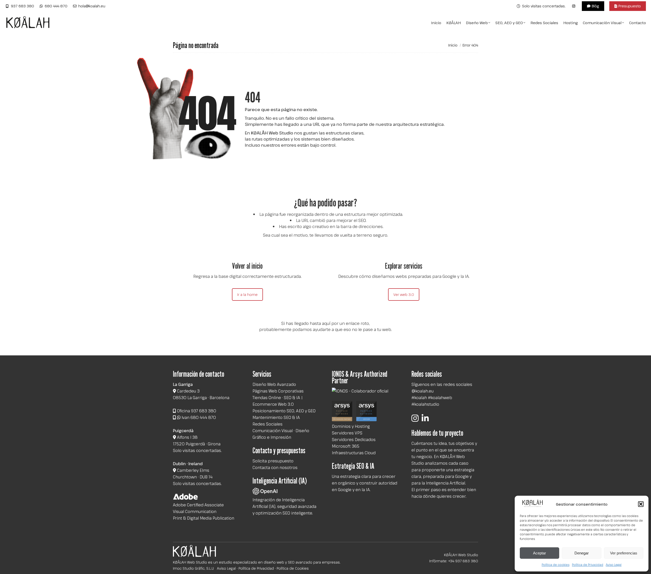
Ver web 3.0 (403, 294)
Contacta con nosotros (275, 467)
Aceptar (539, 553)
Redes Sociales (268, 424)
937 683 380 (22, 6)
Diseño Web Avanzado (274, 384)
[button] (640, 504)
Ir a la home (247, 294)
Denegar (581, 553)
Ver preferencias (623, 553)
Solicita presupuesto (273, 461)
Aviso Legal (614, 565)
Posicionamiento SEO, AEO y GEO (284, 411)
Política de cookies (555, 565)
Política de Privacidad (587, 565)
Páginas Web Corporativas (278, 391)
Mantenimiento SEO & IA (276, 417)
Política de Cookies (293, 568)
